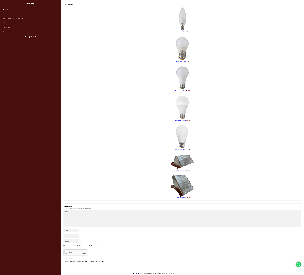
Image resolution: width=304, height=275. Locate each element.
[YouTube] (29, 37)
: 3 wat (186, 32)
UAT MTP (30, 3)
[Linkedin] (27, 37)
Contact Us (5, 32)
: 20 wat (186, 150)
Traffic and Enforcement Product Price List (13, 18)
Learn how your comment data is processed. (93, 261)
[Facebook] (25, 37)
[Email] (33, 37)
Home (6, 9)
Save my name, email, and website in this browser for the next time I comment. (84, 246)
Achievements (6, 27)
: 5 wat (186, 61)
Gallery (5, 23)
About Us (5, 14)
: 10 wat (186, 91)
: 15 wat (186, 120)
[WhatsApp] (31, 37)
